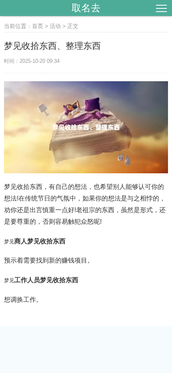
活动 (55, 26)
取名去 (86, 7)
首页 (37, 26)
